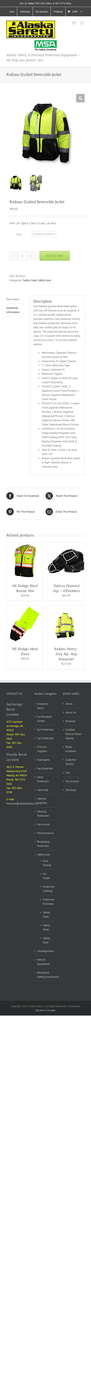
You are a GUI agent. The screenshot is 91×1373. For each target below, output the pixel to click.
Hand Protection (43, 779)
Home (69, 704)
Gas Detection (45, 768)
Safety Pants (46, 927)
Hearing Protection (43, 814)
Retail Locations (70, 749)
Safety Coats (30, 280)
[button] (80, 98)
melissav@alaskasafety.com (22, 803)
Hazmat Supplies (42, 801)
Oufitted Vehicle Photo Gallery (73, 734)
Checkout (70, 790)
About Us (70, 712)
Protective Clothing (48, 889)
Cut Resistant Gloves (44, 719)
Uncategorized (45, 951)
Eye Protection (45, 729)
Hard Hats (42, 790)
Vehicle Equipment (43, 962)
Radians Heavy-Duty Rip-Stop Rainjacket (66, 654)
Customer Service (70, 762)
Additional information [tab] (13, 310)
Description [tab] (12, 299)
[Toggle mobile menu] (82, 23)
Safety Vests (46, 940)
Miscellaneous (45, 833)
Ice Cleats (46, 876)
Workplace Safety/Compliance (48, 975)
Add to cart (54, 256)
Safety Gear (44, 280)
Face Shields (47, 863)
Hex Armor (43, 824)
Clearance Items (42, 706)
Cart (67, 772)
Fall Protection (45, 738)
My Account (72, 781)
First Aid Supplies (42, 749)
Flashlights (43, 760)
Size (19, 234)
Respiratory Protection (43, 844)
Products (70, 721)
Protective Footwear (48, 902)
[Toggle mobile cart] (74, 23)
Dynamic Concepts (45, 1010)
